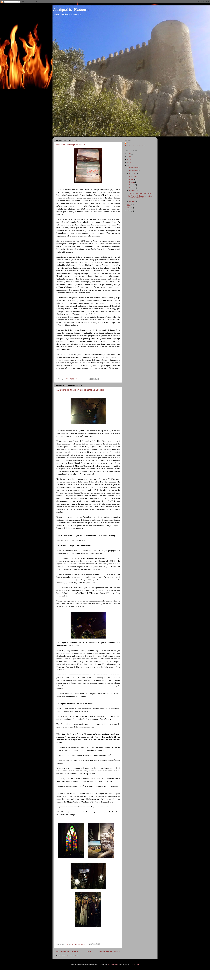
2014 (129, 211)
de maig (132, 185)
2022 (129, 153)
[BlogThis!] (92, 379)
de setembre (133, 176)
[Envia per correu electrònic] (90, 379)
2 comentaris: (81, 379)
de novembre (133, 170)
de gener (132, 201)
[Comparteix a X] (94, 379)
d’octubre (132, 173)
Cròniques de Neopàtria (70, 10)
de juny (131, 182)
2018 (129, 162)
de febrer (132, 191)
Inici (89, 951)
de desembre (133, 167)
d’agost (131, 179)
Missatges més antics (109, 951)
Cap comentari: (80, 944)
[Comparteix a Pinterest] (98, 379)
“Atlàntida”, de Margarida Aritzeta (70, 145)
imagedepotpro (113, 964)
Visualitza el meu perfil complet (135, 146)
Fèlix (128, 143)
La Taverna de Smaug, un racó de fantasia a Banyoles (80, 390)
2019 (129, 159)
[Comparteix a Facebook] (96, 379)
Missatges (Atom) (73, 956)
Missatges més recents (67, 951)
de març (132, 188)
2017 (129, 165)
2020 (129, 156)
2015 (129, 208)
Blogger (136, 964)
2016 (129, 205)
